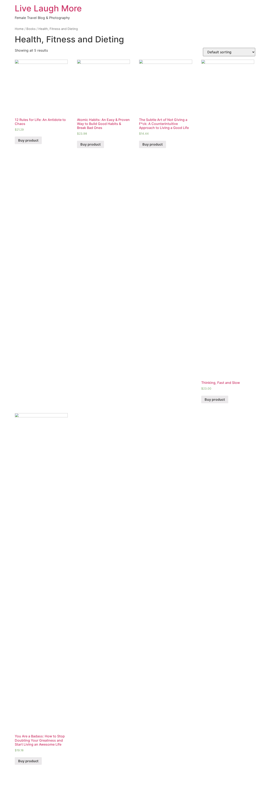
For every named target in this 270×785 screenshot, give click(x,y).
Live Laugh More (48, 8)
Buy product (28, 140)
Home (19, 29)
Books (31, 29)
